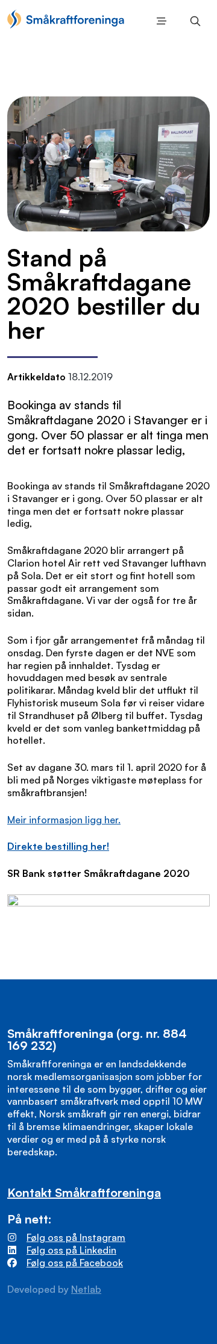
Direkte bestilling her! (58, 846)
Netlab (86, 1289)
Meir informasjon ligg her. (64, 820)
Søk (193, 21)
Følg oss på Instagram (76, 1237)
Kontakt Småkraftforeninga (84, 1192)
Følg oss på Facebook (75, 1263)
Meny (159, 21)
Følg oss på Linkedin (71, 1250)
